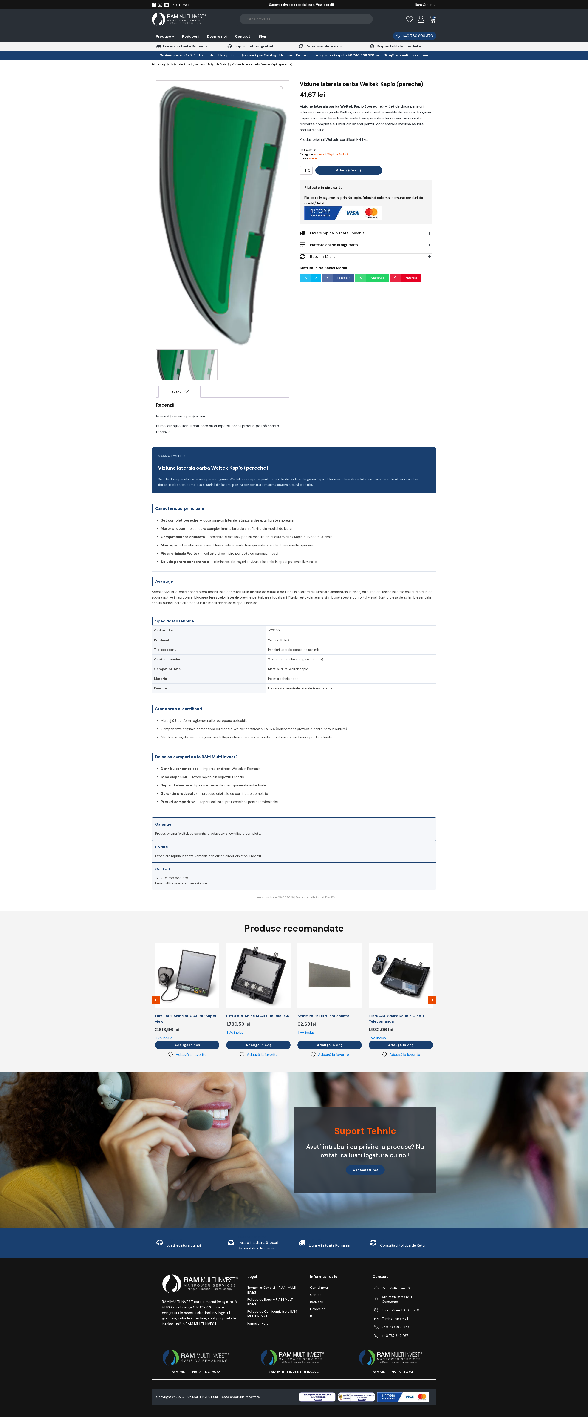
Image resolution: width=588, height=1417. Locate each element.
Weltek (313, 158)
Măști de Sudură (182, 64)
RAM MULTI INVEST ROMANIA (294, 1371)
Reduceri (190, 36)
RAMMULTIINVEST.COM (392, 1371)
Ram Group (424, 5)
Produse (165, 36)
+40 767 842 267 (395, 1336)
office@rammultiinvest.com (405, 55)
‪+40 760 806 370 (360, 55)
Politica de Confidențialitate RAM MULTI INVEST (272, 1313)
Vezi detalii (325, 5)
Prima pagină (160, 64)
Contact (242, 36)
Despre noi (217, 36)
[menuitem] (165, 36)
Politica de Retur (412, 1245)
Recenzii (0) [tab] (179, 391)
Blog (262, 36)
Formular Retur (258, 1323)
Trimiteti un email (395, 1319)
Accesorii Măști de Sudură (212, 64)
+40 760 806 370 (395, 1327)
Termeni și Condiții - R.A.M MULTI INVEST (271, 1289)
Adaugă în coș (349, 170)
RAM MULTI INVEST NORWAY (196, 1371)
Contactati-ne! (365, 1170)
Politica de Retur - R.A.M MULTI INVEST (270, 1301)
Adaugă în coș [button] (187, 1045)
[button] (181, 5)
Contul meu (319, 1287)
